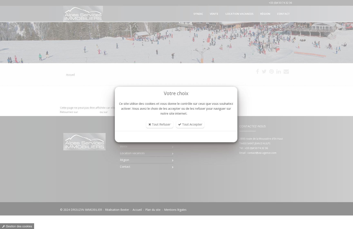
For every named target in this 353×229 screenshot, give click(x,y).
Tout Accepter (191, 124)
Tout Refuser (161, 124)
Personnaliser (176, 137)
